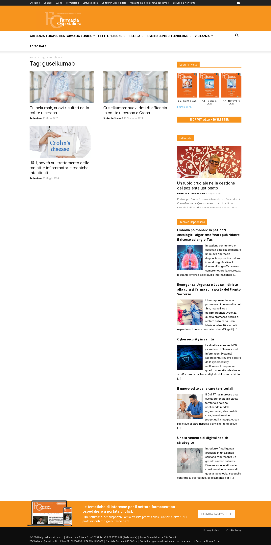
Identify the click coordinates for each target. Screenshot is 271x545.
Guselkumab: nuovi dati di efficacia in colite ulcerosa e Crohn (135, 110)
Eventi (59, 2)
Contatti (48, 2)
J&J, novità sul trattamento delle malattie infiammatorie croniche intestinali (59, 167)
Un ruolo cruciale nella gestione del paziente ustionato (206, 185)
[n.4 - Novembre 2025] (231, 86)
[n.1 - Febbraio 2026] (209, 86)
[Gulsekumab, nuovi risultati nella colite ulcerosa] (62, 87)
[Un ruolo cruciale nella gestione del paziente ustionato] (209, 162)
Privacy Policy (211, 530)
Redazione (36, 118)
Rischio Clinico (158, 36)
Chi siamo (35, 2)
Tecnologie (179, 36)
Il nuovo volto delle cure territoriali (205, 388)
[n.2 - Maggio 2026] (187, 86)
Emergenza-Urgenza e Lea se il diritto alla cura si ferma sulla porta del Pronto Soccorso (209, 289)
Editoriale (38, 46)
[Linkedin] (238, 3)
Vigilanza (202, 36)
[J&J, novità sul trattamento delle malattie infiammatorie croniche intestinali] (62, 142)
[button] (236, 36)
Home (33, 57)
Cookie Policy (233, 530)
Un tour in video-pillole (114, 2)
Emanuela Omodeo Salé (191, 193)
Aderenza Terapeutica (47, 36)
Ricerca (134, 36)
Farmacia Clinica (79, 36)
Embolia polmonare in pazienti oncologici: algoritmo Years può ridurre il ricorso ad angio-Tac (208, 235)
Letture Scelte (90, 2)
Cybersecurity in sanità (195, 339)
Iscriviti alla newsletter (184, 2)
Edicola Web (184, 107)
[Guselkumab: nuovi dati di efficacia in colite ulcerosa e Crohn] (135, 87)
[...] (235, 274)
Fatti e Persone (110, 36)
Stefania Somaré (113, 118)
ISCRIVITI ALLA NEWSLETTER (216, 514)
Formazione (72, 2)
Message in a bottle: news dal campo (149, 2)
